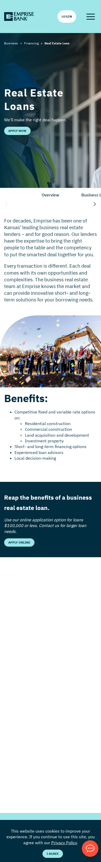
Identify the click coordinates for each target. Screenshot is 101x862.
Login (67, 16)
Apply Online (19, 542)
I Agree (53, 854)
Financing (31, 43)
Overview (50, 194)
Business (11, 43)
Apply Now (17, 131)
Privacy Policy (64, 842)
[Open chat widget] (90, 848)
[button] (90, 16)
